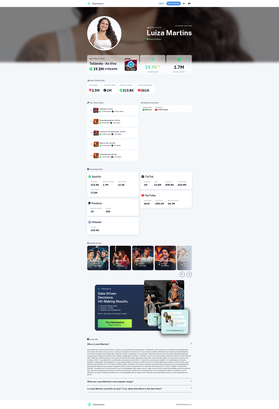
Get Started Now (174, 3)
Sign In (161, 3)
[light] (184, 3)
